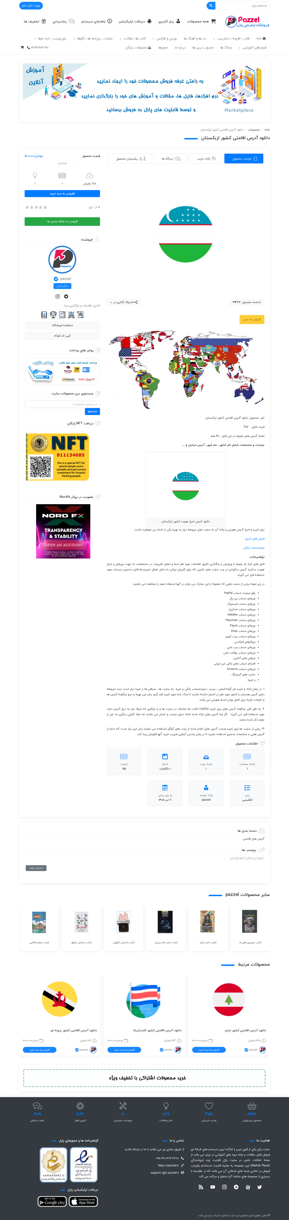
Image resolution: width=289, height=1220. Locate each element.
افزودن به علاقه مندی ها (62, 222)
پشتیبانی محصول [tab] (127, 159)
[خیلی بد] (27, 207)
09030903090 (40, 47)
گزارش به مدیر (252, 320)
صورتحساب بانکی (253, 548)
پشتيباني (60, 21)
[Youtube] (213, 1187)
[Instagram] (58, 297)
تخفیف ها (31, 21)
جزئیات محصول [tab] (242, 159)
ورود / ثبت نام (31, 6)
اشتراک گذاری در (123, 302)
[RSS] (201, 1187)
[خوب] (40, 207)
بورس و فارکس (167, 38)
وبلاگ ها (226, 47)
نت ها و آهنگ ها (195, 38)
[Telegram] (66, 297)
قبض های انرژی (254, 539)
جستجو (92, 411)
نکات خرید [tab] (204, 159)
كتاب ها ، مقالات (135, 38)
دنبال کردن (62, 286)
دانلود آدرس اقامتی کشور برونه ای (74, 1030)
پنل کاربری (166, 21)
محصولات (254, 130)
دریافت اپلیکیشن (132, 21)
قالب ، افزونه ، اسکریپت (233, 38)
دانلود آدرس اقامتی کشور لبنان (245, 1030)
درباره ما (180, 47)
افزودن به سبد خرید (62, 194)
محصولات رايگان (136, 47)
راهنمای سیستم (93, 21)
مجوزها (163, 47)
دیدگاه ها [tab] (167, 159)
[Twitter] (260, 1187)
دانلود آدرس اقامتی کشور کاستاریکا (157, 1030)
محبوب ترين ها (203, 47)
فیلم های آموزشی (254, 47)
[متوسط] (36, 207)
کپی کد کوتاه (62, 336)
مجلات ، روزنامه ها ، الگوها (95, 38)
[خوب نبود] (31, 207)
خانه (259, 38)
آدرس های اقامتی (253, 839)
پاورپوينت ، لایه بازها (52, 38)
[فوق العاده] (45, 207)
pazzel (66, 279)
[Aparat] (248, 1187)
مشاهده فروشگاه (62, 325)
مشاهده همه (36, 868)
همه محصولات (198, 21)
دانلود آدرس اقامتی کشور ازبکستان (247, 858)
